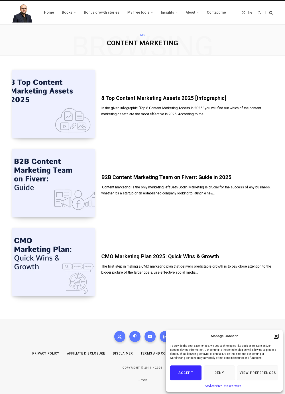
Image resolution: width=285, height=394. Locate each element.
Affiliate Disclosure (86, 353)
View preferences (258, 373)
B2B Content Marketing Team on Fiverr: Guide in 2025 (166, 177)
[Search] (269, 12)
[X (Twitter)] (119, 336)
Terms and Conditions (161, 353)
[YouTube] (150, 336)
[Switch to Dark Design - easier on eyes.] (259, 12)
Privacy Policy (232, 385)
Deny (219, 373)
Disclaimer (123, 353)
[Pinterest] (134, 336)
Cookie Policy (213, 385)
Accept (185, 373)
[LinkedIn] (165, 336)
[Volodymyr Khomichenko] (22, 12)
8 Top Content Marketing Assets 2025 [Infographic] (163, 98)
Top (143, 380)
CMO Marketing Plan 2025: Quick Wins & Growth (160, 256)
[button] (276, 336)
